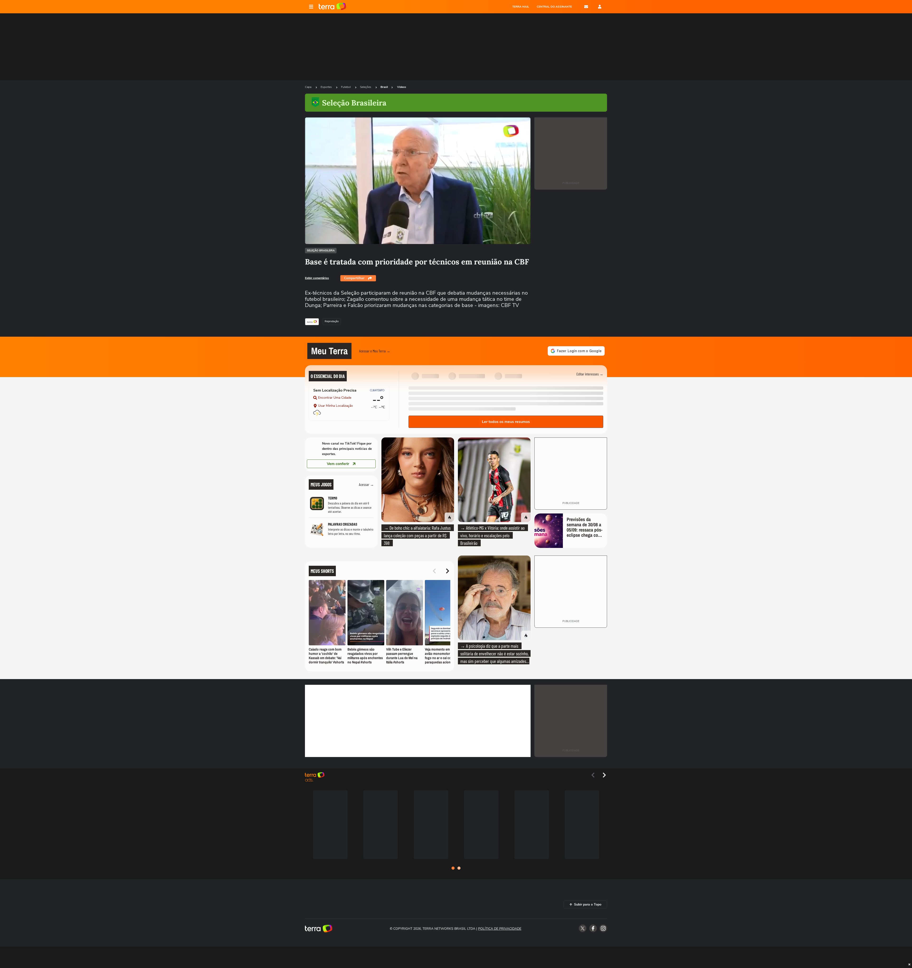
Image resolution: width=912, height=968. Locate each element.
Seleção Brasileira (321, 250)
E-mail (586, 7)
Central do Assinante (554, 7)
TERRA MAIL (520, 7)
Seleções (366, 87)
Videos (401, 87)
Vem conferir (338, 463)
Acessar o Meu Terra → (374, 351)
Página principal (332, 6)
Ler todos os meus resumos (506, 421)
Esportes (326, 87)
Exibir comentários (317, 278)
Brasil (384, 87)
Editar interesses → (589, 374)
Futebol (346, 87)
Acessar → (366, 484)
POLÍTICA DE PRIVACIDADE (499, 928)
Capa (308, 87)
